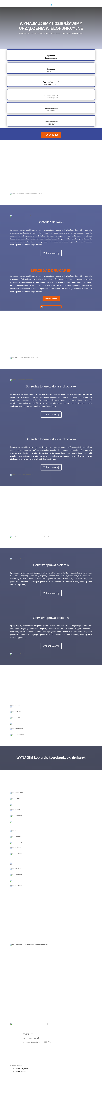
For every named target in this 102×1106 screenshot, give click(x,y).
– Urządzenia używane (19, 1069)
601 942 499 (52, 135)
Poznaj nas (51, 937)
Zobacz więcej (51, 186)
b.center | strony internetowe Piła (23, 1095)
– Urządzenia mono (18, 1072)
